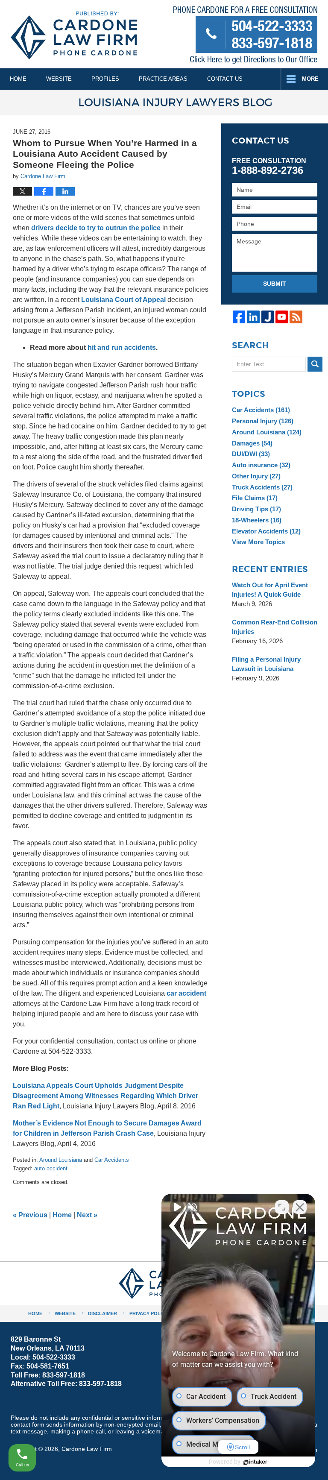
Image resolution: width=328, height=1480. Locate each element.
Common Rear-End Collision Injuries (274, 626)
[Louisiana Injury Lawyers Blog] (164, 102)
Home (18, 79)
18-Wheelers (256, 520)
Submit (274, 283)
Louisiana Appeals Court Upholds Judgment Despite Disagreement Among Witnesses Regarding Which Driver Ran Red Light (105, 1096)
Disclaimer (102, 1313)
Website (59, 79)
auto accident (50, 1168)
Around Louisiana (60, 1160)
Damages (252, 443)
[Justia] (268, 317)
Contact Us (225, 79)
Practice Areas (163, 79)
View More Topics (258, 541)
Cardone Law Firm (87, 1448)
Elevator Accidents (266, 531)
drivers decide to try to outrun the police (96, 228)
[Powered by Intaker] (255, 1462)
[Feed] (296, 317)
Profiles (105, 79)
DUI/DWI (251, 453)
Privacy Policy (148, 1313)
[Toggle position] (282, 1207)
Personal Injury (262, 421)
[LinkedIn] (253, 317)
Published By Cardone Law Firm (245, 36)
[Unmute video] (177, 1207)
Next (87, 1215)
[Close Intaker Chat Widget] (300, 1207)
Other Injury (256, 476)
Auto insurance (261, 465)
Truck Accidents (262, 487)
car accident (186, 993)
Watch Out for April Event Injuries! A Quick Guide (270, 589)
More (310, 79)
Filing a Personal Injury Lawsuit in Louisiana (266, 664)
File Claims (255, 497)
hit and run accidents (122, 347)
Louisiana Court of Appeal (123, 299)
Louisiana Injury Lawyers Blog (74, 35)
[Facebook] (239, 317)
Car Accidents (111, 1160)
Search (315, 364)
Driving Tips (256, 509)
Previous (30, 1215)
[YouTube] (282, 317)
